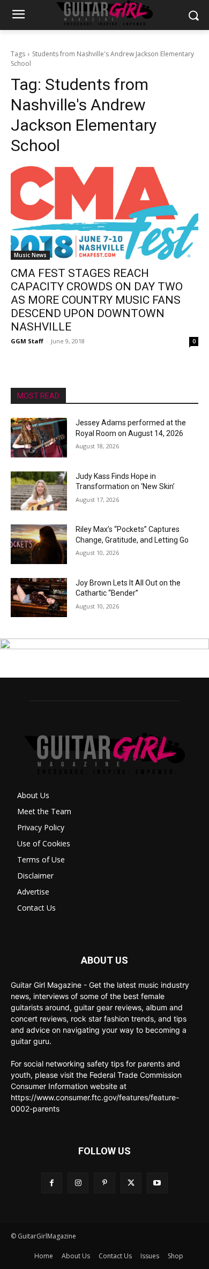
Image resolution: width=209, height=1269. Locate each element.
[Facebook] (51, 1183)
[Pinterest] (104, 1183)
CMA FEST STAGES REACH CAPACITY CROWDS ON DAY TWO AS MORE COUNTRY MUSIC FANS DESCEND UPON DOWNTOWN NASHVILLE (97, 300)
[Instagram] (78, 1183)
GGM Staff (27, 341)
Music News (30, 255)
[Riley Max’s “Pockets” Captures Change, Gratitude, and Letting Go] (39, 544)
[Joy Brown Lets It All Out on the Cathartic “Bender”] (39, 598)
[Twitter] (131, 1183)
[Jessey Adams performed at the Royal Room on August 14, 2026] (39, 437)
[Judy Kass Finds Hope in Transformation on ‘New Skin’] (39, 491)
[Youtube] (157, 1183)
